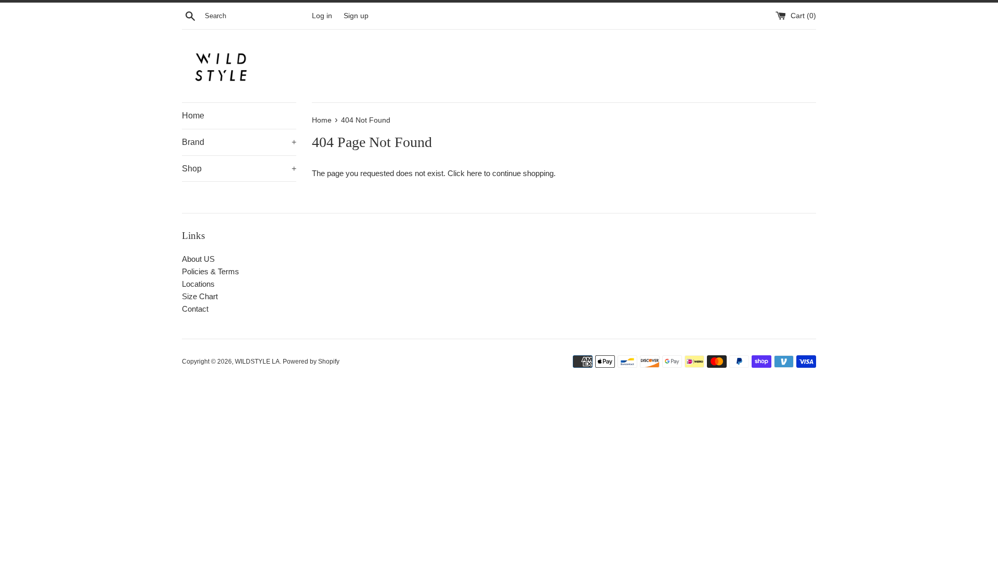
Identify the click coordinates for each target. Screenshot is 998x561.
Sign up (356, 16)
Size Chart (200, 296)
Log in (322, 16)
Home (193, 115)
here (474, 173)
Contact (195, 308)
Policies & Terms (210, 271)
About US (198, 259)
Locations (198, 283)
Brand (239, 142)
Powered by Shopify (311, 361)
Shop (239, 168)
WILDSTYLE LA (257, 361)
